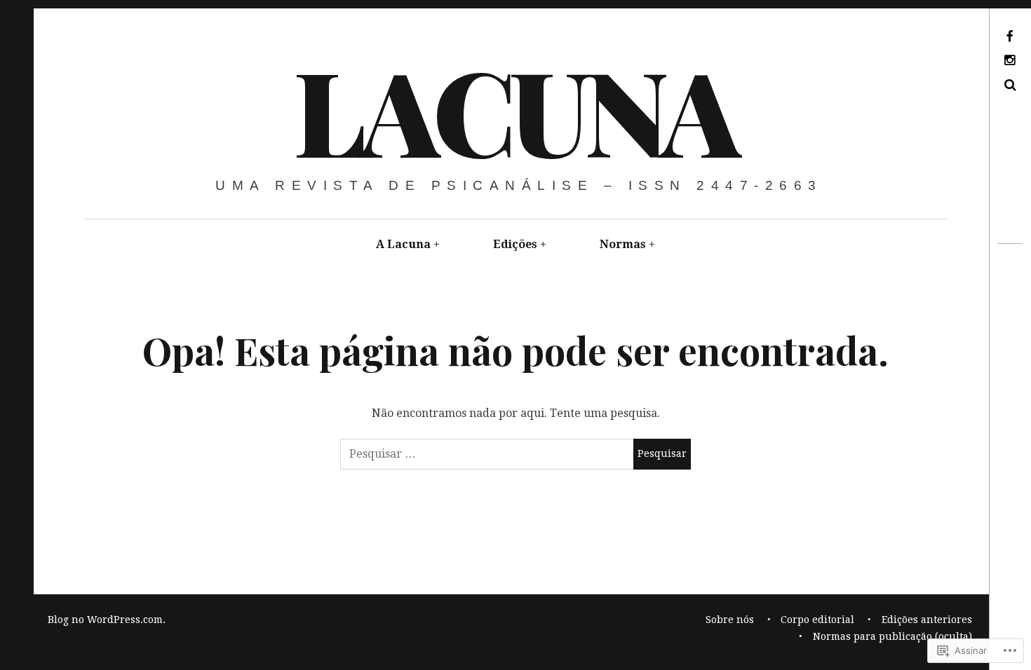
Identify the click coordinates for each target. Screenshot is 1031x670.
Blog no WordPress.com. (107, 619)
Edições (515, 244)
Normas (623, 244)
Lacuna (513, 109)
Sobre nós (730, 619)
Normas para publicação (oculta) (892, 636)
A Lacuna (403, 244)
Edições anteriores (927, 619)
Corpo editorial (817, 619)
